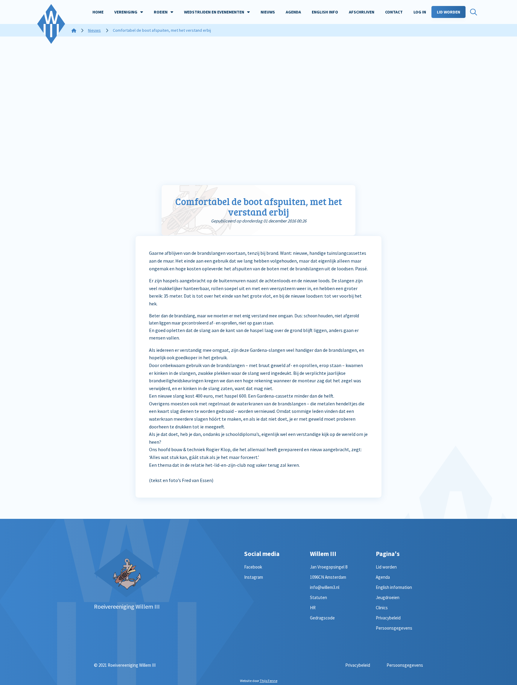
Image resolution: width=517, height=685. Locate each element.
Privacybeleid (388, 618)
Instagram (253, 577)
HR (313, 607)
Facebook (253, 567)
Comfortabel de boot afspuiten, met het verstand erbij (258, 206)
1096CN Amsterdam (328, 577)
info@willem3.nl (324, 587)
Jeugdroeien (387, 597)
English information (394, 587)
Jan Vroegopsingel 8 (328, 567)
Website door (258, 680)
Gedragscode (322, 618)
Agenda (383, 577)
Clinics (382, 607)
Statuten (318, 597)
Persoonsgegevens (394, 628)
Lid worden (386, 567)
